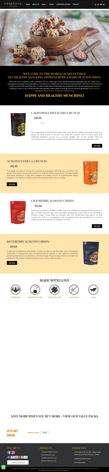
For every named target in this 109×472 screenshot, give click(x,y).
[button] (2, 38)
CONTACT (76, 4)
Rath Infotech (94, 468)
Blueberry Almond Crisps (28, 241)
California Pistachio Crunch (55, 113)
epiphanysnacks (33, 432)
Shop (43, 4)
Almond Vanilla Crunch (26, 161)
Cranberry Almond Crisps (52, 201)
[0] (101, 4)
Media (51, 4)
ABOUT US (35, 4)
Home (28, 4)
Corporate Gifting (63, 4)
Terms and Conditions (70, 468)
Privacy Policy (80, 468)
